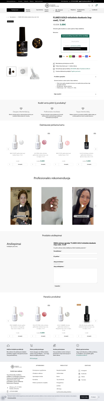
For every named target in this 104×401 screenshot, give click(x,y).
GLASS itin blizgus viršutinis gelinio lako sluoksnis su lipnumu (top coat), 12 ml (86, 155)
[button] (96, 5)
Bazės (58, 376)
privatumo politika (76, 46)
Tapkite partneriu (75, 71)
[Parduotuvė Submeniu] (19, 10)
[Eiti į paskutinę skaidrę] (8, 149)
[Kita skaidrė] (95, 149)
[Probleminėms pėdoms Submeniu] (90, 10)
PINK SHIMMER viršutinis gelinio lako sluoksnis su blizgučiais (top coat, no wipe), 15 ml (17, 327)
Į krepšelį (20, 164)
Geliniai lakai (60, 373)
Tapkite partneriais (39, 1)
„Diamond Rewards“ (59, 10)
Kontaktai (20, 1)
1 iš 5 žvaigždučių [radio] (54, 263)
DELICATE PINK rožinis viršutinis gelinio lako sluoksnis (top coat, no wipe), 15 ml (40, 327)
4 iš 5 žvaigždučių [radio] (58, 263)
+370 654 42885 (74, 1)
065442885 (73, 68)
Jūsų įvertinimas (59, 262)
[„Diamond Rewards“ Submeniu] (68, 10)
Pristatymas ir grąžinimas (39, 370)
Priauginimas (60, 382)
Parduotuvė (14, 10)
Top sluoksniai (13, 17)
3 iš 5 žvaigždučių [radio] (56, 263)
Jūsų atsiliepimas (59, 266)
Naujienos (73, 9)
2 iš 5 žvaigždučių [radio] (55, 263)
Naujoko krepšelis (28, 10)
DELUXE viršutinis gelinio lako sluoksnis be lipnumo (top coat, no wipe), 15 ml (86, 327)
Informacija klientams (11, 1)
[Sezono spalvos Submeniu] (53, 10)
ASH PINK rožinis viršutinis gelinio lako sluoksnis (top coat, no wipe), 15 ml (40, 155)
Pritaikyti (93, 397)
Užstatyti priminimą (75, 48)
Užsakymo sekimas (38, 373)
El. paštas (57, 256)
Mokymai (32, 1)
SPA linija (59, 389)
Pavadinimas (58, 251)
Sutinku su (73, 46)
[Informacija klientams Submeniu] (16, 1)
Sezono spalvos (46, 10)
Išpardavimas (39, 9)
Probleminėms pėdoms (81, 10)
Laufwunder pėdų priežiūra (64, 392)
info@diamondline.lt (86, 1)
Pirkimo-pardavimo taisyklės (40, 382)
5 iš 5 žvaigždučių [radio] (59, 263)
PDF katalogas (33, 358)
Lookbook (94, 9)
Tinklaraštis (26, 1)
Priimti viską (84, 397)
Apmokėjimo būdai (38, 376)
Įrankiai (58, 386)
